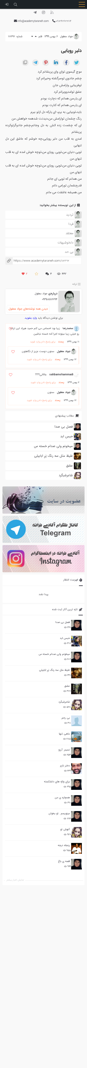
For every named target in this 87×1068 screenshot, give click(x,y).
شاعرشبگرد (64, 702)
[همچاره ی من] (76, 800)
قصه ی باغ (64, 861)
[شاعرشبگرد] (76, 705)
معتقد (69, 233)
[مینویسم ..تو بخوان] (76, 816)
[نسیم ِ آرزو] (76, 752)
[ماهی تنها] (76, 736)
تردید (69, 214)
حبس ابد (65, 638)
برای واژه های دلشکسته (57, 781)
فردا (70, 224)
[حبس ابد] (76, 641)
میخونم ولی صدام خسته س (54, 654)
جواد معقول (41, 293)
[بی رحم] (76, 720)
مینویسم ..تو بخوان (59, 813)
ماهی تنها (64, 734)
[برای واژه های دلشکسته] (76, 784)
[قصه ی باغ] (76, 864)
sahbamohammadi (61, 374)
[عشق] (76, 689)
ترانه (74, 284)
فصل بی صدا (62, 622)
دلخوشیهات (65, 242)
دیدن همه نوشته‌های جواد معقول (28, 309)
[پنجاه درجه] (76, 848)
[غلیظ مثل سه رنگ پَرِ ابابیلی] (76, 673)
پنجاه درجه (64, 845)
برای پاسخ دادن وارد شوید (42, 342)
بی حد (69, 251)
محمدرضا (68, 328)
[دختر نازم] (76, 768)
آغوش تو (65, 829)
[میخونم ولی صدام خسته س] (76, 657)
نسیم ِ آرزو (64, 750)
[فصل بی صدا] (76, 625)
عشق (67, 686)
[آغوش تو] (76, 832)
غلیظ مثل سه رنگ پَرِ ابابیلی (54, 670)
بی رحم (66, 718)
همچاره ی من (62, 797)
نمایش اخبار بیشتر (15, 880)
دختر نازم (65, 765)
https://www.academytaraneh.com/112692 (37, 260)
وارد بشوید (31, 318)
